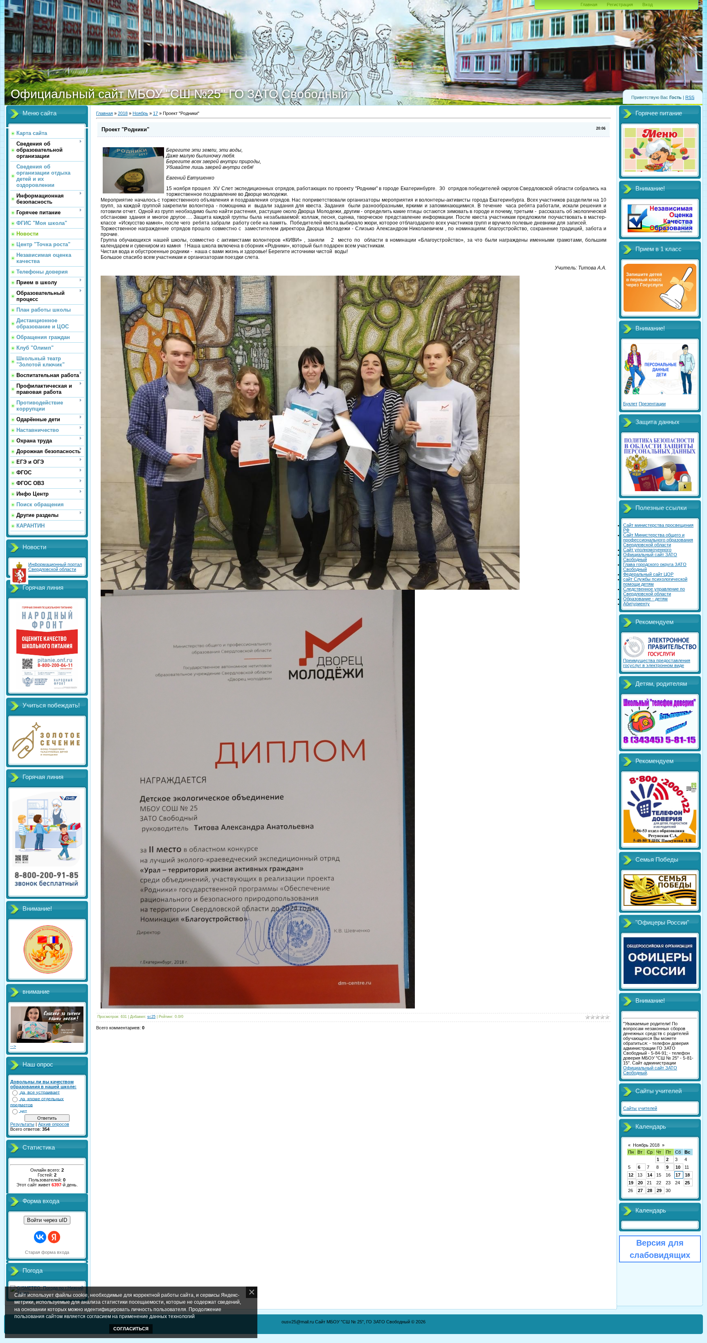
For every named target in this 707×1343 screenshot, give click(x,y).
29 (659, 1190)
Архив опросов (53, 1124)
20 (640, 1182)
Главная (589, 4)
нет (23, 1111)
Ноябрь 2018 (646, 1145)
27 (640, 1190)
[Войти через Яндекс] (54, 1237)
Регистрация (620, 4)
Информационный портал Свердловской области (55, 567)
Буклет (630, 403)
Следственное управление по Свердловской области (654, 591)
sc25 (151, 1017)
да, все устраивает (40, 1092)
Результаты (22, 1124)
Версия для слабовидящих (660, 1249)
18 (687, 1174)
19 (630, 1182)
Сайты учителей (640, 1108)
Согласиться (131, 1328)
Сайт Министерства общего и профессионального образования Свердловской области (658, 539)
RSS (689, 97)
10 (677, 1167)
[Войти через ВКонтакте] (40, 1237)
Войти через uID (47, 1220)
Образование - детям (645, 598)
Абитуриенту (636, 603)
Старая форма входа (47, 1252)
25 (687, 1182)
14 (649, 1174)
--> (13, 1046)
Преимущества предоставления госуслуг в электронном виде (656, 663)
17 (155, 113)
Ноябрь (140, 113)
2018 (123, 113)
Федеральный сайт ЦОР (648, 574)
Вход (647, 4)
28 (649, 1190)
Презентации (652, 403)
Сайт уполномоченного (647, 549)
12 (630, 1174)
